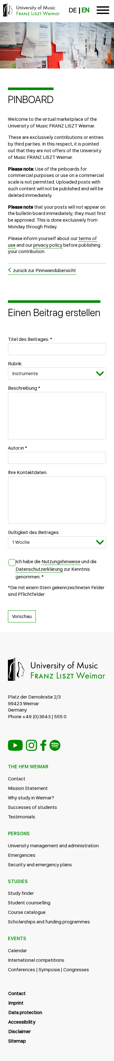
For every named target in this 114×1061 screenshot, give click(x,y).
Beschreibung (24, 388)
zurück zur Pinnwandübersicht (44, 270)
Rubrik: (15, 364)
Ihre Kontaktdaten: (27, 472)
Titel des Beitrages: (30, 339)
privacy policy (47, 245)
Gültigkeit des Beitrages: (34, 532)
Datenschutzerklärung (39, 569)
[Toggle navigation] (103, 11)
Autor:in (17, 448)
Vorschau (22, 616)
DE (73, 10)
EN (85, 10)
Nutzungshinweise (60, 561)
